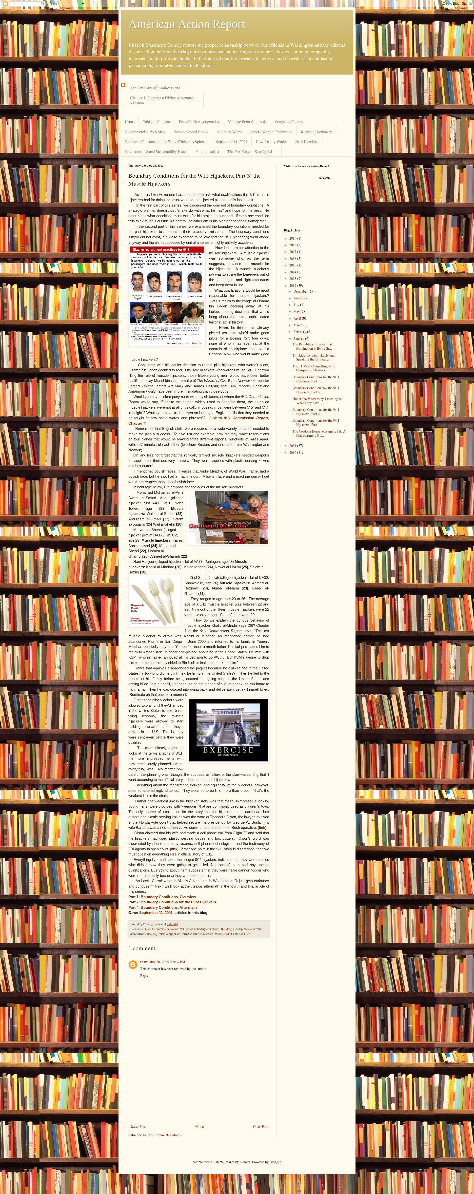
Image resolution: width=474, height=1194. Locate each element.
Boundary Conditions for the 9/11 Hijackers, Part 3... (316, 389)
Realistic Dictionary (316, 131)
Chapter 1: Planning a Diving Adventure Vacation (161, 100)
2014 (293, 271)
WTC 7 (245, 934)
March (298, 324)
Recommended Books (191, 131)
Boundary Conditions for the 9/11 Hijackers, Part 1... (316, 422)
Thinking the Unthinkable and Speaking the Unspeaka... (314, 357)
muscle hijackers (169, 934)
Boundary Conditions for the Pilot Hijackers (178, 902)
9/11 (143, 929)
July (297, 304)
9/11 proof (186, 929)
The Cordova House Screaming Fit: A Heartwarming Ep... (319, 433)
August (299, 298)
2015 (293, 265)
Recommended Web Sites (145, 131)
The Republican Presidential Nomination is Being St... (312, 346)
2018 (293, 245)
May (297, 311)
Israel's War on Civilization (272, 131)
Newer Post (138, 1126)
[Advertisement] (199, 1086)
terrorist (187, 934)
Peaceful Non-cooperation (199, 121)
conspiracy (242, 929)
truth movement (203, 934)
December (301, 291)
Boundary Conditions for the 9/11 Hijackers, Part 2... (316, 411)
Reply (144, 975)
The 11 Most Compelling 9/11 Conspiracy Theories (314, 368)
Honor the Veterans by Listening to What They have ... (317, 400)
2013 (293, 278)
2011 (293, 445)
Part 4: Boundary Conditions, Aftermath (162, 907)
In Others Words (229, 131)
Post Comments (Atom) (164, 1135)
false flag (151, 934)
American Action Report (186, 23)
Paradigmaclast (207, 151)
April (298, 318)
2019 (293, 238)
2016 (293, 258)
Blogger (275, 1161)
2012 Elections (306, 141)
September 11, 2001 (231, 141)
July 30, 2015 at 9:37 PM (167, 961)
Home (130, 121)
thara (144, 961)
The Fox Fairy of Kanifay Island (155, 87)
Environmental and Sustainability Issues (156, 151)
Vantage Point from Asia (247, 121)
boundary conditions (206, 929)
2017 (293, 251)
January (299, 338)
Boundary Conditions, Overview (168, 897)
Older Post (260, 1126)
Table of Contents (157, 121)
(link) (262, 827)
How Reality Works (271, 141)
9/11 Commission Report (163, 929)
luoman (245, 1161)
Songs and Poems (289, 121)
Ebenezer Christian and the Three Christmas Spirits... (166, 141)
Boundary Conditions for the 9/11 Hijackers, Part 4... (316, 379)
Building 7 (227, 929)
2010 (293, 452)
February (300, 331)
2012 (293, 285)
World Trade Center (227, 934)
